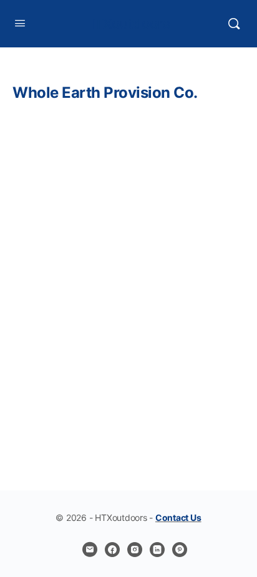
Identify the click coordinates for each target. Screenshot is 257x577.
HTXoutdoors (127, 24)
